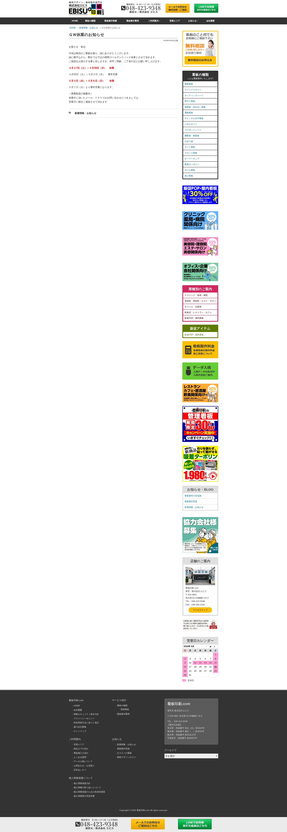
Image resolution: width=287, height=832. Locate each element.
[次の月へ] (215, 646)
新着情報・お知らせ (88, 28)
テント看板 (190, 147)
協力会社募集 (80, 727)
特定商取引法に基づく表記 (86, 722)
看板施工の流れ (81, 753)
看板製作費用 (132, 21)
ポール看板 (190, 170)
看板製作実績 (110, 21)
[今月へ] (210, 646)
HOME (75, 21)
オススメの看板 (124, 753)
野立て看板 (190, 101)
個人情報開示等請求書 (84, 796)
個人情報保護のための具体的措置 (89, 792)
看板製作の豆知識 (193, 496)
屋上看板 (189, 175)
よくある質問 (80, 757)
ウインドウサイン (193, 89)
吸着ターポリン (192, 164)
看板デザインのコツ (126, 757)
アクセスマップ (200, 610)
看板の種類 (90, 21)
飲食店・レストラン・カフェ (198, 312)
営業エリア (175, 21)
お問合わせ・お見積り (84, 765)
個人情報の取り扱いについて (87, 787)
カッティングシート (194, 95)
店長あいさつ (80, 770)
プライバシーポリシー (84, 718)
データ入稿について (83, 761)
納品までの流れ (81, 748)
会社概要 (210, 21)
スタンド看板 (191, 153)
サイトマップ (80, 731)
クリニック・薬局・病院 (196, 295)
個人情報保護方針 (82, 783)
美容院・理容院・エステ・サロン (200, 301)
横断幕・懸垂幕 (192, 135)
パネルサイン (191, 124)
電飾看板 (189, 112)
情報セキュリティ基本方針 (86, 714)
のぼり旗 (189, 141)
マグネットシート (193, 130)
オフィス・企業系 (193, 307)
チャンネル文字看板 (194, 118)
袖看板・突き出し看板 (195, 107)
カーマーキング (192, 158)
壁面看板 (189, 84)
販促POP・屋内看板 (194, 318)
